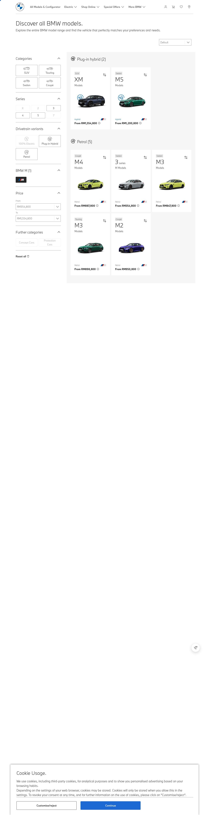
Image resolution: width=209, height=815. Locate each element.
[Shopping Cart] (174, 7)
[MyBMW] (166, 7)
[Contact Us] (195, 647)
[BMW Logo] (20, 7)
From (18, 201)
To (17, 212)
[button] (58, 58)
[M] (21, 180)
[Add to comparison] (104, 74)
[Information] (99, 123)
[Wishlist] (182, 7)
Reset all (21, 256)
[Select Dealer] (189, 7)
